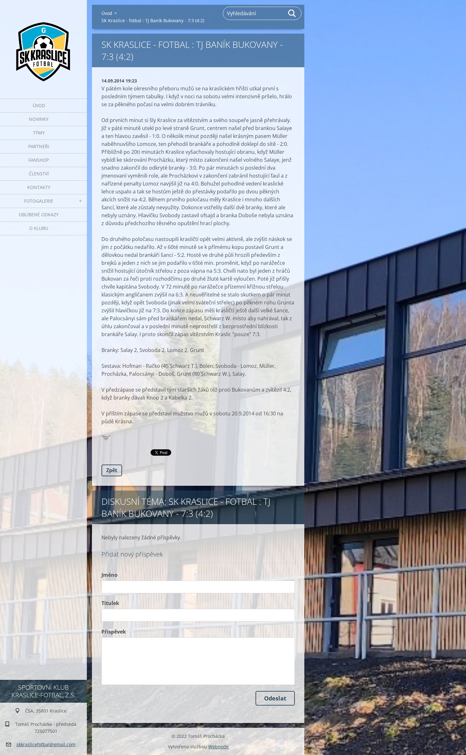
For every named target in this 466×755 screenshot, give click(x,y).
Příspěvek (113, 631)
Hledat (292, 13)
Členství (39, 174)
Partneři (38, 146)
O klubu (38, 228)
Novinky (39, 119)
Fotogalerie (38, 201)
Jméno (109, 574)
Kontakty (38, 187)
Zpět (111, 470)
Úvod (39, 105)
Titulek (110, 603)
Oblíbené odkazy (39, 215)
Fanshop (39, 160)
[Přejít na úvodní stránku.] (43, 45)
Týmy (39, 133)
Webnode (218, 747)
